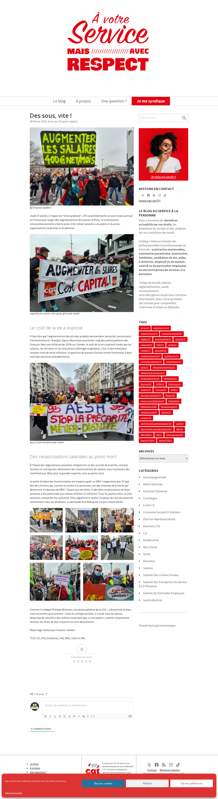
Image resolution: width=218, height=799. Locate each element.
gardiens (146, 390)
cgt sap (172, 345)
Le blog (59, 101)
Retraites (149, 561)
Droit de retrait (173, 361)
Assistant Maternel (155, 491)
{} (88, 716)
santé (179, 423)
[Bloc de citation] (74, 716)
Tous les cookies (103, 783)
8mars (145, 328)
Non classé (150, 547)
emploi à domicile (150, 378)
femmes (146, 384)
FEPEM (160, 384)
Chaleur (145, 350)
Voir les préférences (192, 783)
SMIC (179, 429)
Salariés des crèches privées (161, 575)
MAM (174, 390)
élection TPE (165, 440)
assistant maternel (172, 333)
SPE (159, 434)
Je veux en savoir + (163, 176)
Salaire (166, 412)
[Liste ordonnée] (64, 716)
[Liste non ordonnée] (69, 716)
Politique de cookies (13, 793)
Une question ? (114, 101)
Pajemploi (174, 401)
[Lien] (83, 716)
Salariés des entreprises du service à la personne (163, 584)
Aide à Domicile (152, 484)
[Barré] (59, 716)
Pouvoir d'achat (169, 406)
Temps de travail (174, 434)
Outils (147, 554)
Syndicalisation (152, 600)
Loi (145, 533)
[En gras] (45, 716)
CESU (160, 345)
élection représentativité (159, 519)
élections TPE (147, 440)
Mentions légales (170, 770)
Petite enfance (149, 406)
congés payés (171, 356)
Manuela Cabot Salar (151, 395)
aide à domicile (161, 328)
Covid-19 (148, 505)
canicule (180, 339)
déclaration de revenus (164, 367)
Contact (152, 770)
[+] (93, 716)
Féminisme (174, 384)
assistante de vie (149, 333)
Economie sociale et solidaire (161, 512)
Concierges (150, 498)
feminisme (170, 378)
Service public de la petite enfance (156, 429)
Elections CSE (151, 526)
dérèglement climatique (152, 373)
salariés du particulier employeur (163, 593)
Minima (170, 395)
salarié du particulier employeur (156, 423)
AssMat (146, 339)
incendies (160, 390)
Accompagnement (154, 477)
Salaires (146, 418)
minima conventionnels (152, 401)
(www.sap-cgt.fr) (149, 201)
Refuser (147, 783)
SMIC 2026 (146, 434)
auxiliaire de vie (163, 339)
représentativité (149, 412)
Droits (144, 367)
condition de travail (150, 356)
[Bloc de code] (78, 716)
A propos (83, 101)
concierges (161, 350)
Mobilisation (151, 540)
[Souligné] (55, 716)
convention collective (151, 361)
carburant (146, 345)
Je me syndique (151, 101)
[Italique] (50, 716)
